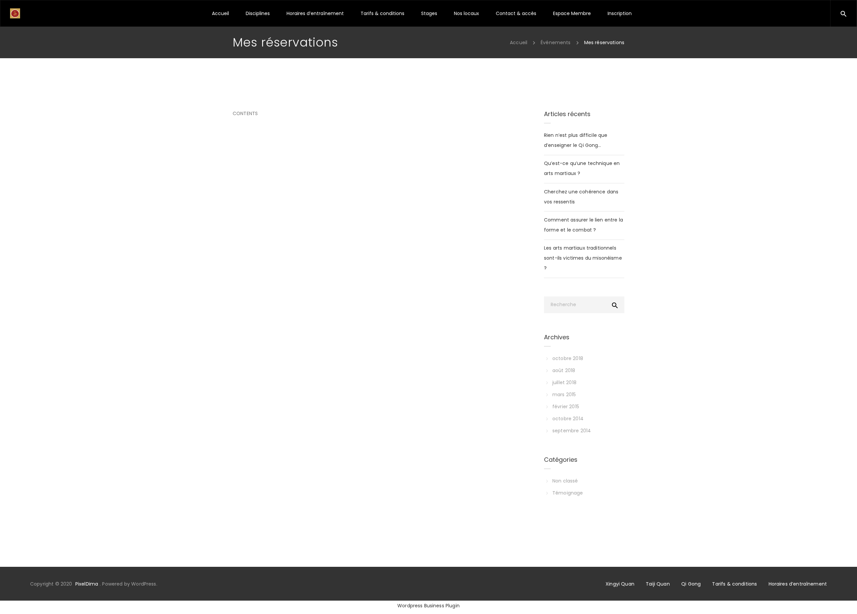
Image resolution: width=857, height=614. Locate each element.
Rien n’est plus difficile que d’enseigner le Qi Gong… (576, 140)
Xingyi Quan (620, 584)
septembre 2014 (571, 430)
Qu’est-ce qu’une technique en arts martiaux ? (582, 168)
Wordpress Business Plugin (428, 605)
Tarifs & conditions (734, 584)
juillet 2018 (564, 382)
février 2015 (565, 406)
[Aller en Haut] (845, 599)
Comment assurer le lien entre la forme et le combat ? (583, 224)
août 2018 (563, 370)
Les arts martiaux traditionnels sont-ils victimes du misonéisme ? (583, 258)
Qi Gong (691, 584)
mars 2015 (564, 394)
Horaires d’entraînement (798, 584)
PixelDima (86, 584)
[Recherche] (856, 12)
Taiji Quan (658, 584)
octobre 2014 (567, 418)
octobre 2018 (567, 358)
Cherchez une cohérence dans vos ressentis (581, 196)
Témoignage (567, 493)
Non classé (565, 480)
